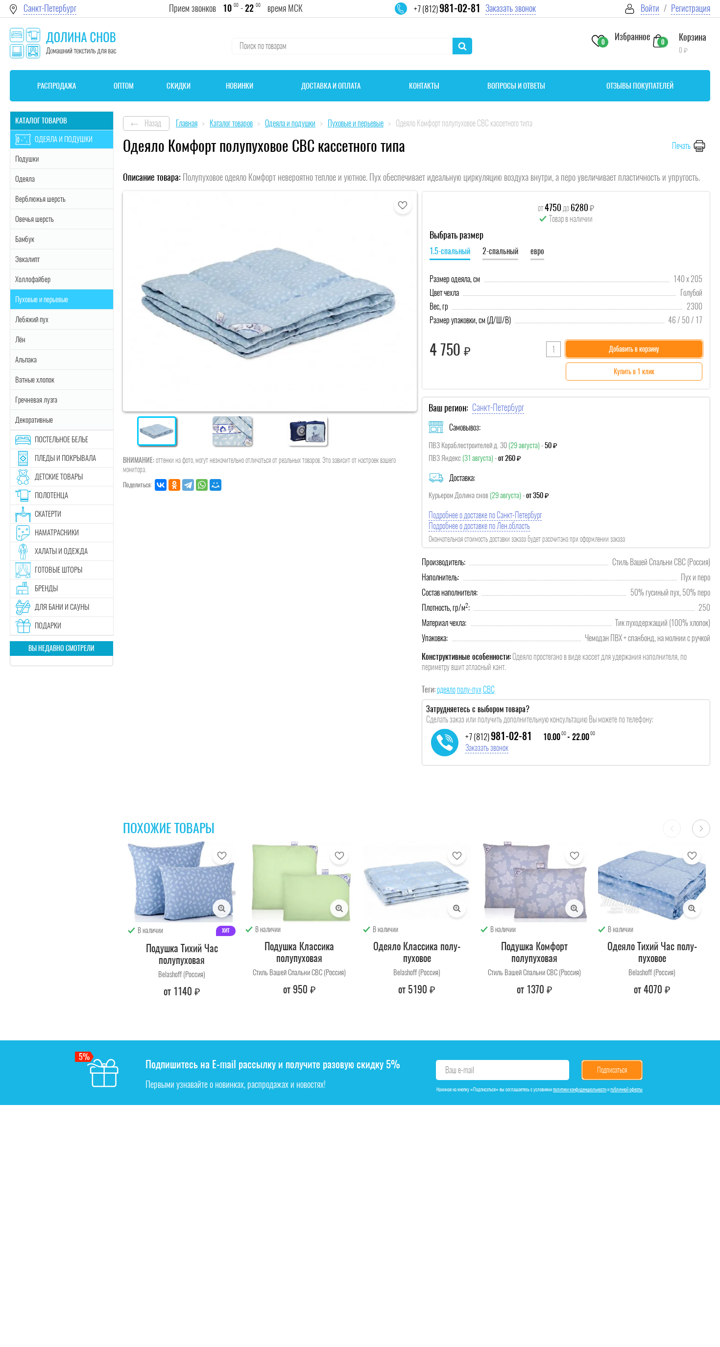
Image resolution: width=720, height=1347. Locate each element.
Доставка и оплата (330, 86)
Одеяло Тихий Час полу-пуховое (652, 951)
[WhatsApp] (202, 485)
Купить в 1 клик (634, 371)
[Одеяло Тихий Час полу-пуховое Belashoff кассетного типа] (652, 882)
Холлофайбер (32, 279)
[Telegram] (188, 485)
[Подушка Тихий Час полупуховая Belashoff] (182, 882)
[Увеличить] (222, 908)
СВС (489, 689)
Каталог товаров (41, 120)
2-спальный (500, 251)
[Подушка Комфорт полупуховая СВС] (534, 882)
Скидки (179, 86)
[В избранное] (403, 205)
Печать (681, 146)
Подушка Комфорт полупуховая (534, 951)
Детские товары (59, 476)
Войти (650, 8)
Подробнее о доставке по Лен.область (479, 526)
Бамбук (24, 239)
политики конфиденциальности (579, 1089)
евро (537, 251)
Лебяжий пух (31, 319)
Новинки (239, 86)
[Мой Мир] (215, 485)
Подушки (27, 159)
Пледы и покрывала (65, 458)
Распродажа (56, 86)
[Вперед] (701, 828)
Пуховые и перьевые (41, 299)
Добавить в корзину (634, 349)
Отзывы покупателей (639, 86)
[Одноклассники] (174, 485)
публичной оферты (626, 1089)
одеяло (446, 689)
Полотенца (51, 495)
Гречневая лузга (36, 400)
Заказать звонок (510, 8)
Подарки (48, 625)
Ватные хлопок (34, 380)
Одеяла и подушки (64, 139)
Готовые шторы (58, 570)
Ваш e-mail (459, 1070)
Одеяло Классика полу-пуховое (416, 951)
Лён (20, 339)
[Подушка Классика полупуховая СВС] (299, 882)
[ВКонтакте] (161, 485)
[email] (407, 14)
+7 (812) (447, 9)
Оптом (124, 86)
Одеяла (25, 179)
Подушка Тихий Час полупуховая (182, 953)
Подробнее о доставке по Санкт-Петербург (485, 515)
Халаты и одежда (61, 551)
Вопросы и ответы (516, 86)
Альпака (26, 359)
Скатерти (48, 514)
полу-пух (469, 689)
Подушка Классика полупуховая (299, 951)
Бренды (46, 588)
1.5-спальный (450, 251)
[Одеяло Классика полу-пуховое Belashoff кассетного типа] (417, 882)
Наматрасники (57, 532)
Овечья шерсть (34, 219)
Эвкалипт (27, 259)
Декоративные (34, 420)
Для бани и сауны (62, 607)
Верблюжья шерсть (40, 199)
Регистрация (690, 8)
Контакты (424, 86)
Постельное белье (61, 439)
